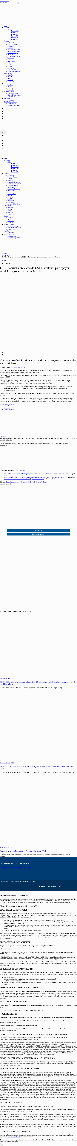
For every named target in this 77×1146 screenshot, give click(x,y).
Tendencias (11, 58)
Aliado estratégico (13, 53)
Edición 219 (14, 34)
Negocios (6, 41)
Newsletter (11, 100)
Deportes (10, 75)
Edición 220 (14, 36)
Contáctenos (11, 97)
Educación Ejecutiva (14, 49)
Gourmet (10, 80)
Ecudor (38, 482)
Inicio (5, 26)
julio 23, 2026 (10, 678)
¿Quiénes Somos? (9, 91)
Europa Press (9, 405)
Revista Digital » (38, 530)
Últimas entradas (9, 409)
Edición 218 (14, 32)
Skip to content (4, 1)
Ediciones (7, 27)
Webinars (10, 85)
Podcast (10, 86)
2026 (9, 29)
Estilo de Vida (8, 73)
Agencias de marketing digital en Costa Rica (51, 886)
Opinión (10, 63)
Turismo (10, 76)
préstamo (44, 482)
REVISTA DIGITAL (10, 102)
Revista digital (12, 103)
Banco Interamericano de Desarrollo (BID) (19, 482)
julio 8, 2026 (10, 763)
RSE (9, 59)
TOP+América (12, 70)
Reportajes (11, 90)
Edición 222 (14, 39)
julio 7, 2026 (10, 847)
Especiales (11, 43)
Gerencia (10, 48)
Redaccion (3, 436)
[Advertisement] (14, 572)
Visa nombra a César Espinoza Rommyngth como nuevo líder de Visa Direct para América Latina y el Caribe (36, 474)
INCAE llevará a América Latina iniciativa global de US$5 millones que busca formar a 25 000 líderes (34, 477)
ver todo (21, 470)
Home (5, 253)
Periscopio (11, 68)
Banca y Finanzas (13, 44)
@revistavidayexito (19, 367)
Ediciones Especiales (14, 105)
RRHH (10, 66)
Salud (9, 78)
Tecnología (11, 54)
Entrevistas (11, 88)
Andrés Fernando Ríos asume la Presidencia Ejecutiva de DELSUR (24, 479)
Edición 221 (14, 37)
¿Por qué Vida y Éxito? (14, 95)
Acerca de (7, 408)
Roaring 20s (11, 81)
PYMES (10, 64)
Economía (11, 46)
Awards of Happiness (14, 71)
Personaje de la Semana (15, 51)
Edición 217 (14, 31)
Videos (6, 83)
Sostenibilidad (12, 61)
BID (34, 482)
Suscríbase (7, 98)
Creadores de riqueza (14, 56)
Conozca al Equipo (13, 93)
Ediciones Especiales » (38, 534)
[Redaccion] (11, 435)
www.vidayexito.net (14, 1137)
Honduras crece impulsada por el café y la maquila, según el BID (23, 851)
